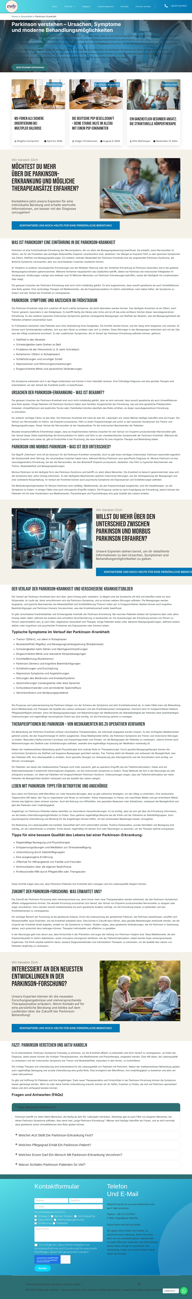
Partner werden (143, 6)
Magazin (86, 6)
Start (54, 6)
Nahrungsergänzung (70, 1219)
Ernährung (44, 1223)
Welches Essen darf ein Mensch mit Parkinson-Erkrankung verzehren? (70, 1155)
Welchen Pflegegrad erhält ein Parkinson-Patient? (55, 1145)
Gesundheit (26, 16)
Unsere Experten (105, 6)
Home (15, 16)
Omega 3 (43, 1216)
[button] (96, 1107)
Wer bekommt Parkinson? (37, 1107)
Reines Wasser (63, 1216)
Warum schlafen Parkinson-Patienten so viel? (52, 1164)
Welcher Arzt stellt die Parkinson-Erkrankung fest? (56, 1135)
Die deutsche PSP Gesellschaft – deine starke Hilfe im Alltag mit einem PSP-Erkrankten (93, 123)
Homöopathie (86, 1216)
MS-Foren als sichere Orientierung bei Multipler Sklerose (29, 123)
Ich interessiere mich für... (50, 1212)
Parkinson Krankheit (107, 84)
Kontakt (124, 6)
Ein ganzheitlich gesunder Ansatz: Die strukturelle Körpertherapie (153, 122)
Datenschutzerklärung (37, 1284)
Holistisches (54, 84)
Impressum (57, 1284)
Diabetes (62, 1223)
